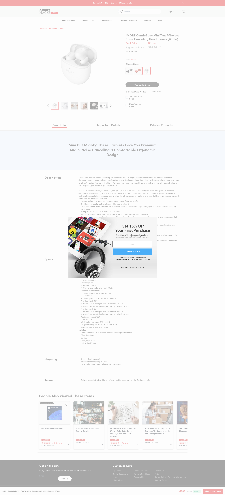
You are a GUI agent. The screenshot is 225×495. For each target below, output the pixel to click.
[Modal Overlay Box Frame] (112, 247)
